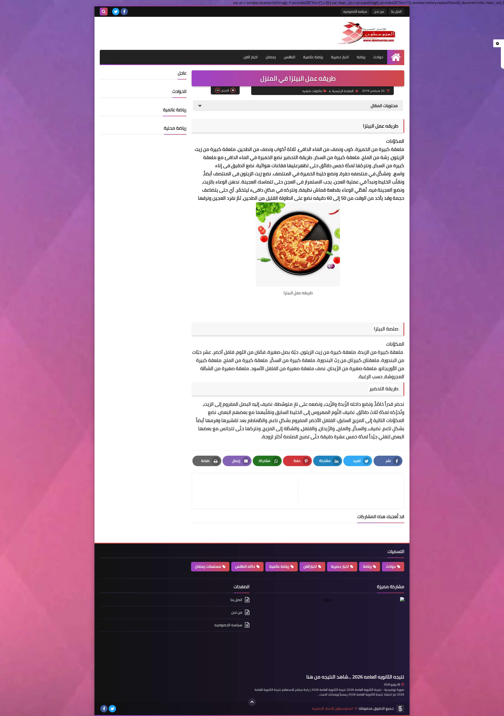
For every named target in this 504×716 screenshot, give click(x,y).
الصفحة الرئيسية (343, 91)
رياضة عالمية (313, 57)
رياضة (361, 57)
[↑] (252, 702)
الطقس (289, 57)
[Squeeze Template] (400, 709)
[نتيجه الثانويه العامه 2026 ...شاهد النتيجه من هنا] (329, 634)
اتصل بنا (396, 11)
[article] (247, 490)
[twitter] (115, 11)
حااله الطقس (245, 566)
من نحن (379, 11)
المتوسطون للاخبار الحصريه (332, 708)
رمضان (271, 57)
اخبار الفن (251, 57)
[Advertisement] (161, 30)
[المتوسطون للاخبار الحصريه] (366, 33)
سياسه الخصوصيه (355, 11)
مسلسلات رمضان (208, 566)
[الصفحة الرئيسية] (395, 57)
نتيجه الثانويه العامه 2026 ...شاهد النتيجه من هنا (355, 676)
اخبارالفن (310, 566)
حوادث (378, 57)
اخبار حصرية (340, 57)
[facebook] (124, 11)
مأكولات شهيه (312, 91)
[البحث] (104, 11)
